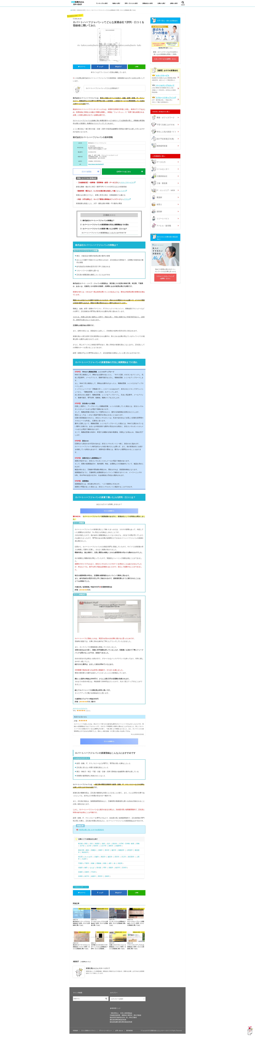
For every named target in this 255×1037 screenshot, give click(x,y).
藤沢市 (114, 850)
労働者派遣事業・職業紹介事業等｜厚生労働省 (125, 1015)
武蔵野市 (118, 846)
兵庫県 (80, 876)
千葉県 (80, 863)
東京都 (80, 843)
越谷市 (110, 857)
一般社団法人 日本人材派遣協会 (121, 1013)
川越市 (96, 857)
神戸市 (86, 876)
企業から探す (174, 3)
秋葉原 (97, 843)
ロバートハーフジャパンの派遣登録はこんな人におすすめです (104, 233)
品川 (108, 843)
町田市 (96, 846)
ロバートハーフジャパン (80, 708)
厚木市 (107, 850)
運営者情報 (129, 1030)
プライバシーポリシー (105, 1030)
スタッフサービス (127, 182)
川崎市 (100, 850)
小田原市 (130, 850)
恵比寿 (114, 843)
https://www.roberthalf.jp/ (95, 164)
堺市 (104, 867)
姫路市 (93, 876)
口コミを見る (86, 171)
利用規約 (75, 1030)
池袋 (103, 843)
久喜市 (84, 859)
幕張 (104, 863)
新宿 (85, 843)
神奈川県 (81, 850)
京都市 (86, 872)
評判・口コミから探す (131, 3)
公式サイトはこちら (124, 171)
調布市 (111, 846)
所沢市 (117, 857)
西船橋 (99, 863)
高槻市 (111, 867)
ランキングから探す (102, 3)
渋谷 (91, 843)
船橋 (92, 863)
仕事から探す (161, 3)
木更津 (120, 863)
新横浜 (93, 850)
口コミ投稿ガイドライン (88, 1030)
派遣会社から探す (148, 3)
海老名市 (85, 852)
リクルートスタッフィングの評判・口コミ (165, 277)
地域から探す (116, 3)
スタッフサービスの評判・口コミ (165, 59)
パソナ (122, 191)
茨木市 (124, 867)
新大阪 (99, 867)
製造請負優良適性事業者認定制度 (121, 1022)
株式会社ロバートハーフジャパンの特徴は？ (97, 220)
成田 (110, 863)
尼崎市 (107, 876)
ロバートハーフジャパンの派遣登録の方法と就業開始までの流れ (104, 224)
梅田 (85, 867)
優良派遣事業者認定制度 (118, 1019)
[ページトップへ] (250, 1029)
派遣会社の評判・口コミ (81, 887)
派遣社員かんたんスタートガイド (98, 968)
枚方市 (117, 867)
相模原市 (121, 850)
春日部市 (131, 857)
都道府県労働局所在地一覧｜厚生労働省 (123, 1017)
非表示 (112, 215)
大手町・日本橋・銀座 (126, 843)
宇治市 (93, 872)
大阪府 (80, 867)
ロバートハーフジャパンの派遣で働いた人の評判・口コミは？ (103, 229)
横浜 (87, 850)
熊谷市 (103, 857)
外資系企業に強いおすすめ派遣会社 (91, 830)
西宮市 (100, 876)
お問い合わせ (119, 1030)
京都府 (80, 872)
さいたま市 (88, 857)
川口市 (123, 857)
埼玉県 (80, 857)
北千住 (82, 846)
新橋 (137, 843)
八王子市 (103, 846)
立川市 (89, 846)
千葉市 (86, 863)
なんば (92, 867)
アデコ (126, 199)
